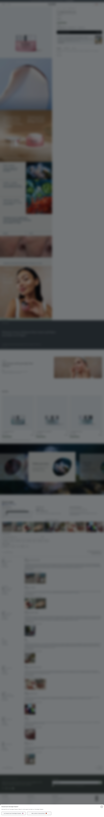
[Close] (102, 807)
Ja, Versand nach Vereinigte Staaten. (12, 813)
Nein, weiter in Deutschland (38, 813)
